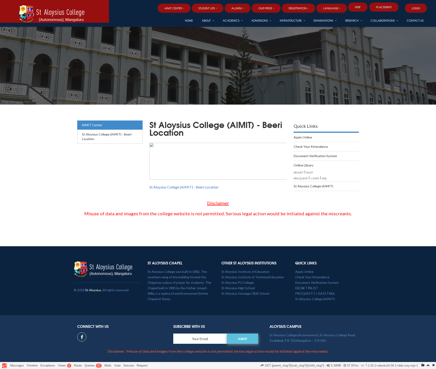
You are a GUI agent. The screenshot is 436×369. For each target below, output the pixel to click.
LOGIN (416, 8)
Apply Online (303, 137)
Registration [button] (298, 8)
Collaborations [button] (383, 20)
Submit (242, 339)
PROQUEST (301, 178)
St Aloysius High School (238, 288)
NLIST (309, 172)
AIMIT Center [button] (173, 8)
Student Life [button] (206, 8)
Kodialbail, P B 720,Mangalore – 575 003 (298, 340)
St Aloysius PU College (237, 282)
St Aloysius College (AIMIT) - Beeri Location (106, 136)
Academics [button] (231, 20)
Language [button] (330, 8)
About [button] (206, 20)
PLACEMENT (384, 7)
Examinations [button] (324, 20)
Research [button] (352, 20)
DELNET (299, 172)
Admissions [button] (259, 20)
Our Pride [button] (265, 8)
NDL (324, 178)
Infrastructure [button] (291, 20)
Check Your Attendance (311, 146)
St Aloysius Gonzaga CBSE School (245, 293)
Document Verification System (315, 156)
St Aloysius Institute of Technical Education (252, 277)
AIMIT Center (92, 125)
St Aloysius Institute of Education (245, 272)
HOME (189, 20)
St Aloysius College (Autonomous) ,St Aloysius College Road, (313, 335)
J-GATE (314, 178)
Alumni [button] (236, 8)
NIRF (358, 7)
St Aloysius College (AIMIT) (313, 186)
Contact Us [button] (415, 20)
